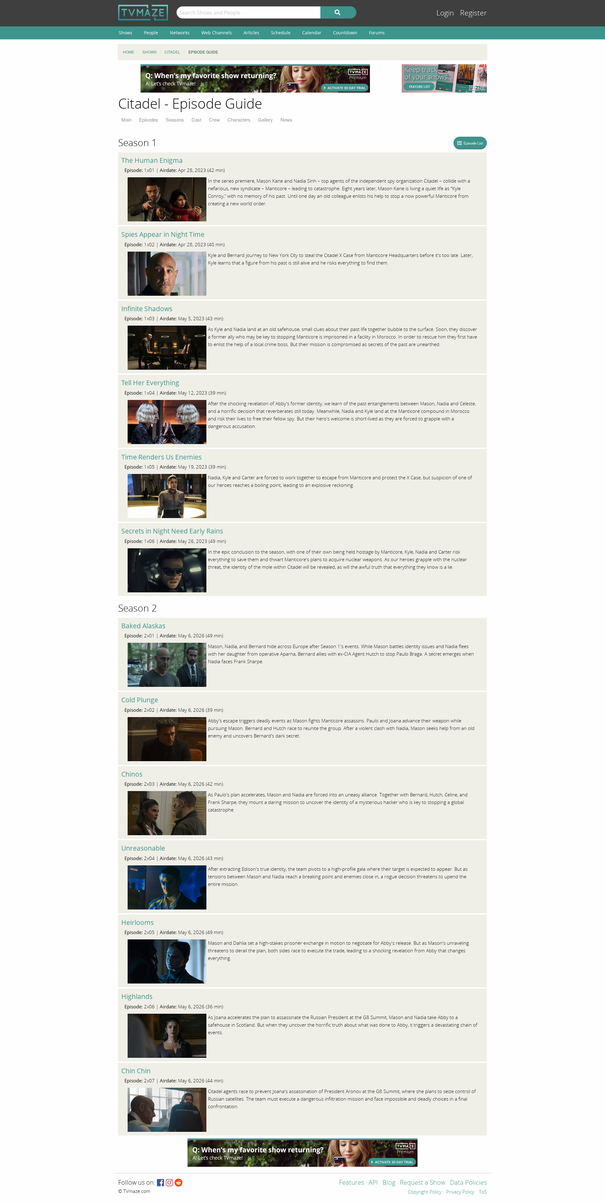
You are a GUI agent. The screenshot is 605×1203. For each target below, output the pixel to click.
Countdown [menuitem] (345, 33)
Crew (214, 119)
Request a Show (422, 1183)
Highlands (137, 996)
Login (445, 13)
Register (473, 13)
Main (126, 119)
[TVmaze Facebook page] (160, 1183)
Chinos (131, 774)
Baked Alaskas (143, 625)
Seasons (175, 119)
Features (351, 1183)
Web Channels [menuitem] (216, 33)
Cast (196, 119)
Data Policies (468, 1183)
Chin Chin (136, 1070)
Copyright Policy (424, 1192)
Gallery (265, 119)
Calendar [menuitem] (311, 33)
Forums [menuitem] (377, 33)
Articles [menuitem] (251, 33)
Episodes (148, 119)
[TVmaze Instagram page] (169, 1183)
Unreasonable (143, 848)
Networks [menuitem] (180, 33)
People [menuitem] (151, 33)
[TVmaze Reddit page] (179, 1183)
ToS (483, 1192)
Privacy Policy (460, 1192)
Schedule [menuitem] (281, 33)
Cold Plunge (139, 699)
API (373, 1183)
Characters (239, 119)
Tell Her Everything (150, 382)
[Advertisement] (255, 78)
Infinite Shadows (146, 308)
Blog (389, 1183)
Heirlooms (137, 922)
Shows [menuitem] (125, 33)
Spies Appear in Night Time (163, 234)
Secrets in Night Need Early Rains (172, 531)
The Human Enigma (152, 160)
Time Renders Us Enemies (161, 457)
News (286, 119)
